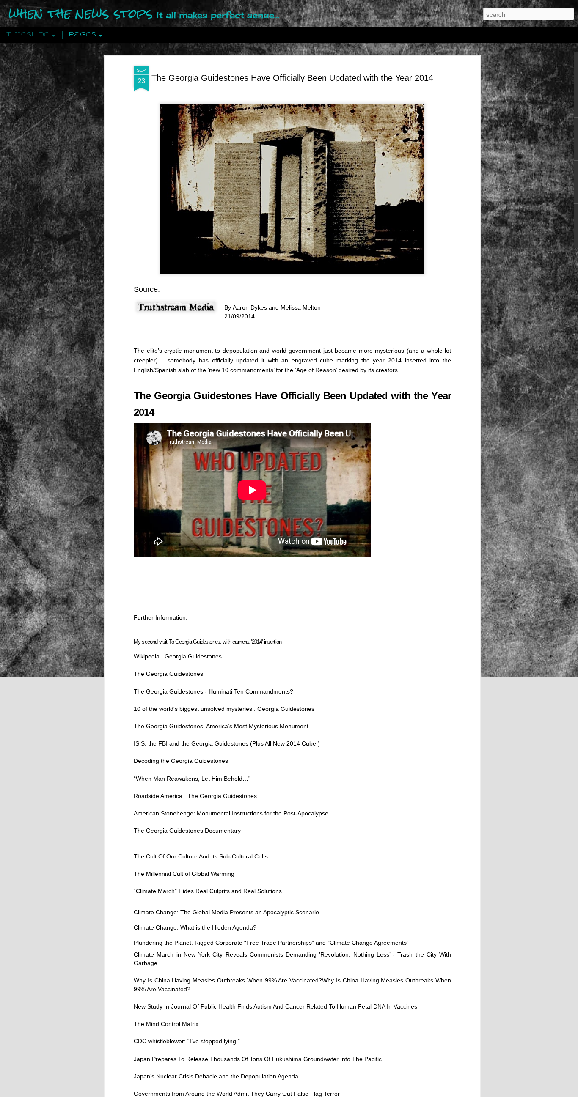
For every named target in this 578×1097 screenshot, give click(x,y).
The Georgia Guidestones (168, 673)
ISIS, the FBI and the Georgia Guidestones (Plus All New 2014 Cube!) (227, 743)
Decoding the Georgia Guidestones (181, 760)
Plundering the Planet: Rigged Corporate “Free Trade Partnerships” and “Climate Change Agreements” (271, 942)
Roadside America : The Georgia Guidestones (195, 795)
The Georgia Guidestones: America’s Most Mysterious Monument (221, 726)
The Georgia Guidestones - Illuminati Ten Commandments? (213, 691)
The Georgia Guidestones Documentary (187, 830)
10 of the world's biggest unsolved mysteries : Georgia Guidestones (224, 708)
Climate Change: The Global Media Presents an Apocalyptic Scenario (226, 911)
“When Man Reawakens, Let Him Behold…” (192, 778)
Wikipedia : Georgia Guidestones (178, 656)
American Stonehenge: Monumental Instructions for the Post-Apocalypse (231, 812)
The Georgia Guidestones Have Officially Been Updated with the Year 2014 (292, 77)
